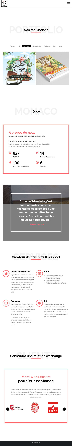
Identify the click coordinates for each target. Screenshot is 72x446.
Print (54, 46)
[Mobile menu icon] (69, 3)
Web (60, 46)
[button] (7, 409)
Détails (21, 73)
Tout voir (13, 46)
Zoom (17, 73)
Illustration (26, 46)
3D (19, 46)
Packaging (47, 46)
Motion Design (36, 46)
